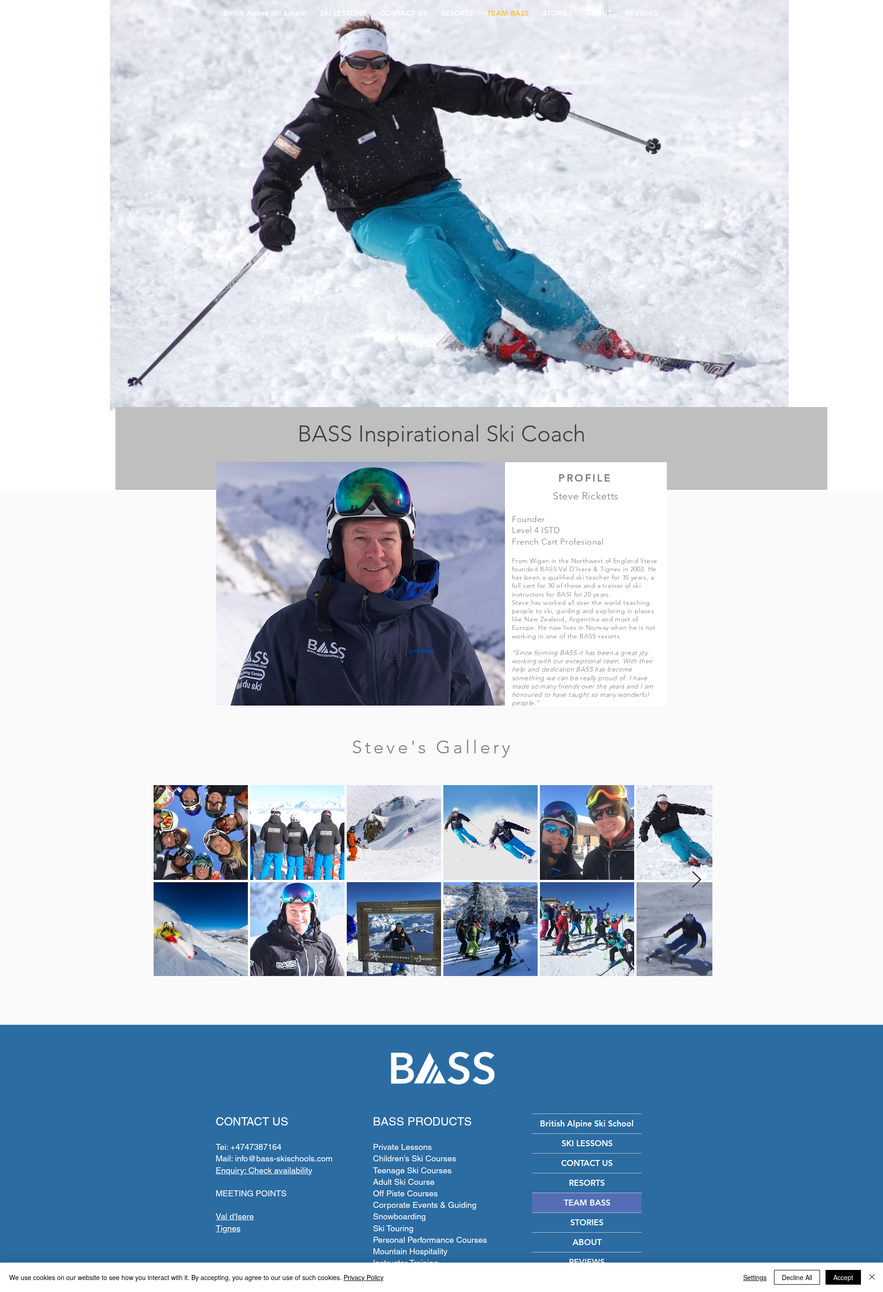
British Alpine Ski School (587, 1123)
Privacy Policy (364, 1277)
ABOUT (587, 1242)
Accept (843, 1277)
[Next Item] (696, 880)
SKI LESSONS (587, 1143)
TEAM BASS (587, 1202)
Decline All (797, 1277)
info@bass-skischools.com (284, 1158)
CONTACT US (587, 1163)
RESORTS (587, 1182)
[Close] (871, 1277)
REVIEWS (587, 1262)
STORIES (586, 1222)
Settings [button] (755, 1277)
